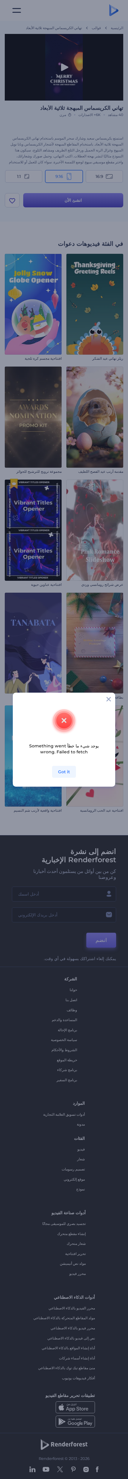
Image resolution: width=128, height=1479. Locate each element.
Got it (64, 771)
